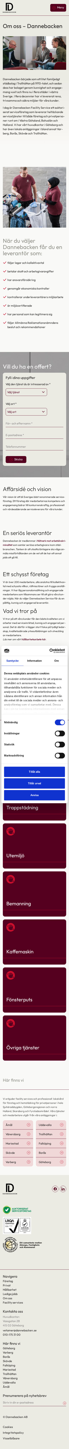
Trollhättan (9, 1373)
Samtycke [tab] (12, 660)
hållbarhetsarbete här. (34, 639)
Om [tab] (56, 660)
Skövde (7, 1361)
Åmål (6, 1386)
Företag (8, 1281)
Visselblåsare (11, 1438)
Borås (6, 1356)
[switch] (60, 733)
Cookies (8, 1427)
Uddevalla (9, 1382)
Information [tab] (34, 660)
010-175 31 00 (12, 1334)
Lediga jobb (10, 1293)
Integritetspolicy (13, 1432)
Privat (7, 1285)
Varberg (8, 1352)
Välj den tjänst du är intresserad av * (28, 384)
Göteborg (9, 1348)
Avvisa (34, 795)
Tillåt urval (34, 783)
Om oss (7, 1298)
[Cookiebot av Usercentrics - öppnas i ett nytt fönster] (49, 650)
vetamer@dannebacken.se (20, 1330)
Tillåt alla (34, 771)
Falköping (9, 1365)
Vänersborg (10, 1378)
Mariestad (9, 1369)
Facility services (13, 1302)
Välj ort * (11, 404)
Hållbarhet (9, 1289)
